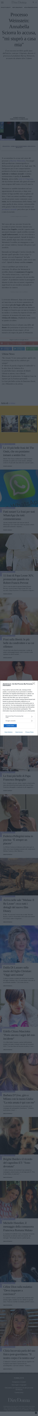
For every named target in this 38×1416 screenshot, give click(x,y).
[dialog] (19, 708)
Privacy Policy (29, 732)
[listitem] (19, 716)
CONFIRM (10, 725)
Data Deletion (9, 732)
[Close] (34, 684)
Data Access (19, 732)
